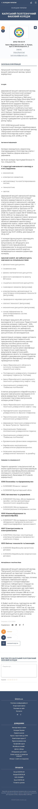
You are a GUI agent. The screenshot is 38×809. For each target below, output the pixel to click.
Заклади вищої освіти (19, 727)
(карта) (19, 49)
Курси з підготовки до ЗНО (19, 735)
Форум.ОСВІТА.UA (19, 774)
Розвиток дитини (19, 782)
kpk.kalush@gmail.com (19, 55)
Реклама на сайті (19, 708)
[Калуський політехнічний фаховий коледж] (19, 32)
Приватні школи (19, 733)
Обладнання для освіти (19, 752)
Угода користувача (19, 706)
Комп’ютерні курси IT (19, 738)
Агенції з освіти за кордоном (19, 759)
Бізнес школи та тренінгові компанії (19, 755)
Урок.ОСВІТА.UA (19, 780)
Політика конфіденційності (19, 703)
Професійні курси (19, 744)
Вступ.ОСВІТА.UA (19, 772)
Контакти (19, 711)
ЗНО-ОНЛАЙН (19, 777)
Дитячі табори (19, 749)
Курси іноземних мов (19, 741)
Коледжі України (19, 730)
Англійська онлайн (19, 746)
